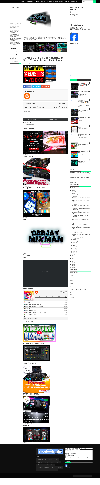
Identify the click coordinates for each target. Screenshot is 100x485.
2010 (73, 264)
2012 (73, 261)
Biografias (72, 273)
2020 (73, 190)
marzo (74, 249)
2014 (73, 258)
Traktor (71, 294)
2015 (73, 257)
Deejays (67, 1)
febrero (74, 251)
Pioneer (71, 288)
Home (24, 54)
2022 (73, 187)
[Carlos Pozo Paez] (66, 466)
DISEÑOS (43, 1)
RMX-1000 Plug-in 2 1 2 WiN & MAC (79, 211)
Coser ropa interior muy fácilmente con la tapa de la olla (15, 43)
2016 (73, 255)
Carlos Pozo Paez (68, 463)
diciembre (75, 194)
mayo (74, 246)
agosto (74, 242)
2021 (73, 188)
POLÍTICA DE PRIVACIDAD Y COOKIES (55, 1)
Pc (70, 286)
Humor (71, 281)
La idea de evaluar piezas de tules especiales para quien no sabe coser (15, 30)
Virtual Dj (72, 297)
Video (71, 295)
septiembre (75, 241)
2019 (73, 191)
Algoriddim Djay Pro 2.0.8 (77, 232)
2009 (73, 265)
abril (74, 248)
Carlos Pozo (72, 32)
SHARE (29, 86)
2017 (73, 254)
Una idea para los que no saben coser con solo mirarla (15, 35)
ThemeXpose (37, 475)
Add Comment (37, 63)
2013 (73, 260)
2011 (73, 262)
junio (74, 245)
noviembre (75, 196)
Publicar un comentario (29, 124)
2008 (73, 267)
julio (74, 244)
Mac (71, 285)
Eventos (37, 1)
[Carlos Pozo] (74, 40)
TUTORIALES (30, 1)
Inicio (22, 1)
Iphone (71, 283)
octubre (74, 239)
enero (74, 252)
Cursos (71, 275)
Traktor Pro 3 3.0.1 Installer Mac (78, 217)
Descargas (74, 1)
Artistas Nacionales (74, 272)
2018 (73, 193)
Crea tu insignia (72, 42)
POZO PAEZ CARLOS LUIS (20, 475)
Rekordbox (72, 291)
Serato (71, 292)
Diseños (71, 278)
